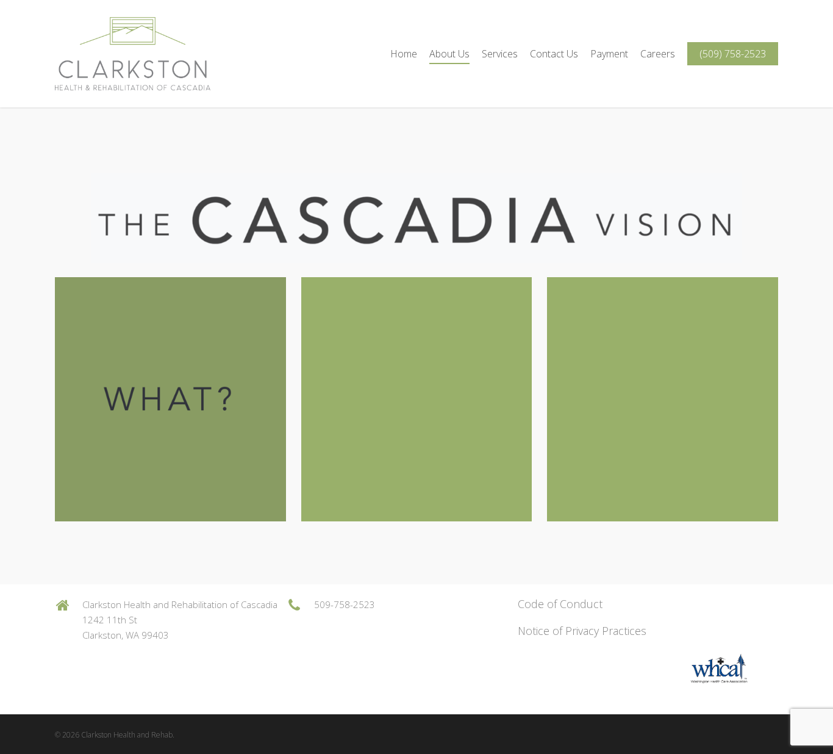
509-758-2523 (344, 604)
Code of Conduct (560, 603)
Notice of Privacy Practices (582, 630)
